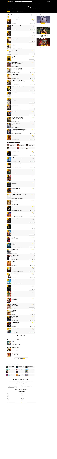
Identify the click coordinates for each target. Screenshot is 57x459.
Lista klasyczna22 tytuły (16, 355)
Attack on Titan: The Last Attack (17, 62)
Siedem (14, 135)
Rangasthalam (15, 200)
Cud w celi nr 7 (15, 304)
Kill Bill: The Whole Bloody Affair (18, 86)
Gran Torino (15, 285)
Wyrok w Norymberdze (17, 163)
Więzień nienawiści (16, 322)
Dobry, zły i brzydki (16, 273)
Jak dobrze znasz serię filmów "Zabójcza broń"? (43, 36)
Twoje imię (14, 279)
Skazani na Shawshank (16, 19)
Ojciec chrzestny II (16, 74)
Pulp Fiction (15, 111)
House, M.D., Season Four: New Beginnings (20, 194)
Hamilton (13, 56)
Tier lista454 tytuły (16, 350)
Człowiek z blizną (15, 255)
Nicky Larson (15, 157)
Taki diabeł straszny (43, 47)
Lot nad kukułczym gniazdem (17, 68)
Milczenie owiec (15, 218)
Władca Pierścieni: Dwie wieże (18, 117)
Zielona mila (14, 31)
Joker (14, 267)
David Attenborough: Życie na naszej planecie (20, 129)
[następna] (24, 335)
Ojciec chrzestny (15, 37)
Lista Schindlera (15, 92)
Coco (14, 212)
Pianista (14, 206)
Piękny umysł (15, 224)
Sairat (14, 261)
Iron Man (13, 343)
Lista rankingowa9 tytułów (16, 344)
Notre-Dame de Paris (16, 188)
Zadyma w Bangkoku (16, 298)
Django (14, 237)
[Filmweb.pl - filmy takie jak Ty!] (10, 1)
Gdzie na (31, 23)
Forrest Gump (14, 50)
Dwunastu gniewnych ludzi (16, 25)
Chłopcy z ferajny (16, 151)
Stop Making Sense (16, 105)
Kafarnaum (14, 310)
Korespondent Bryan (16, 123)
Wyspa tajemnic (15, 316)
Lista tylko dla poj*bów (16, 348)
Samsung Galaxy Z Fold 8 (43, 24)
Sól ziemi (14, 182)
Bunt (13, 169)
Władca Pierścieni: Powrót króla (18, 80)
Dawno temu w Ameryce (17, 328)
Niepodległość (15, 249)
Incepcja (14, 243)
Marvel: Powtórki (15, 354)
